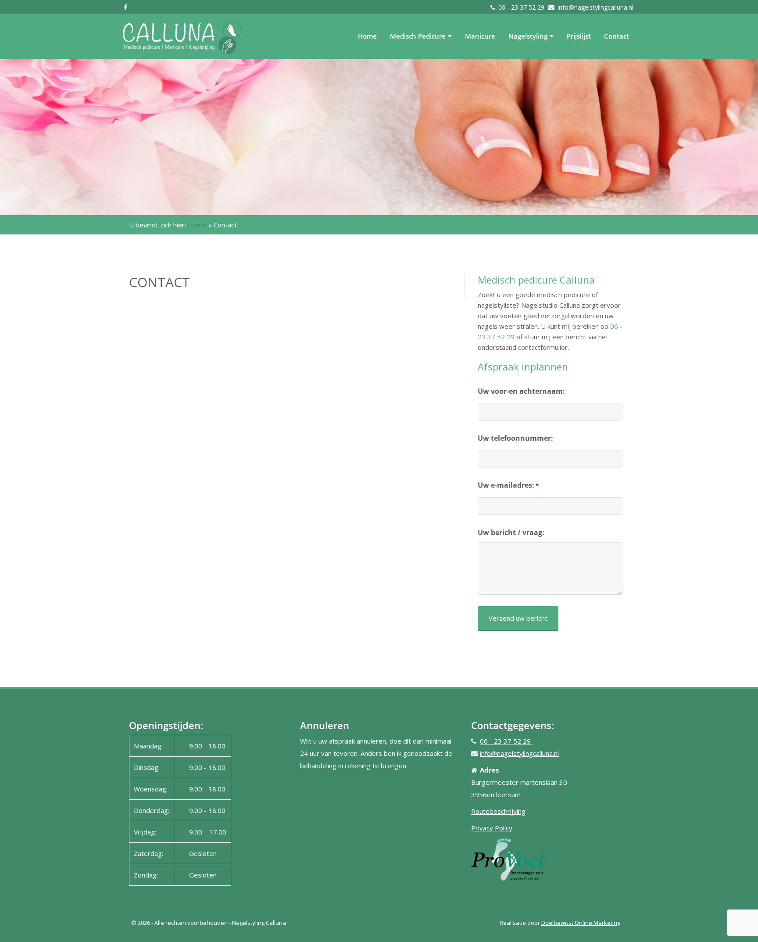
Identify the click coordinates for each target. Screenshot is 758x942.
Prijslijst (579, 36)
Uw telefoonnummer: (515, 438)
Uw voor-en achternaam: (521, 391)
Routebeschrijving (498, 811)
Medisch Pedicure (418, 36)
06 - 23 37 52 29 (522, 7)
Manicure (480, 36)
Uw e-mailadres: (508, 485)
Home (367, 36)
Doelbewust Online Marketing (580, 923)
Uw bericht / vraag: (511, 532)
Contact (616, 36)
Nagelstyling (527, 36)
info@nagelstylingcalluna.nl (595, 7)
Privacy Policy (491, 827)
